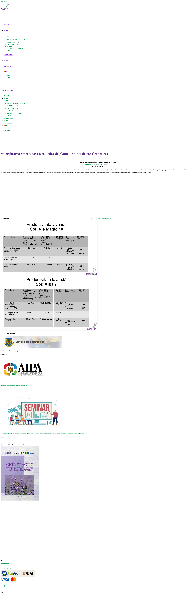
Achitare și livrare (4, 565)
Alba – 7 (10, 111)
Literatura (8, 118)
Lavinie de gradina (15, 113)
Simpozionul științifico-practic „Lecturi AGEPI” (97, 164)
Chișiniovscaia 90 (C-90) (16, 103)
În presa (7, 120)
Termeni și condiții (5, 563)
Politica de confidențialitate (6, 568)
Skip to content (4, 1)
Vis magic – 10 (12, 108)
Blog (6, 98)
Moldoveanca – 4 (14, 106)
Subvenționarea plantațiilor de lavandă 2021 (14, 385)
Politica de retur (4, 567)
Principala (7, 584)
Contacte (8, 123)
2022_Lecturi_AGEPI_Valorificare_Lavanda (101, 218)
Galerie (7, 96)
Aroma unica (12, 115)
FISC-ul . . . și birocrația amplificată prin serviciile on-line (18, 351)
